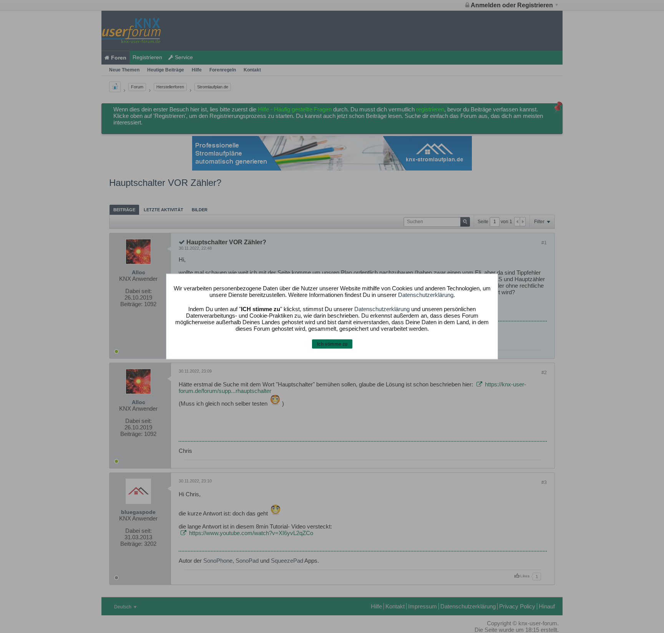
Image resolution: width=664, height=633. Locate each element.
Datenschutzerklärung (425, 294)
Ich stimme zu (332, 343)
